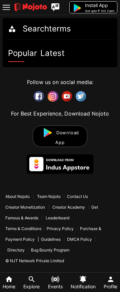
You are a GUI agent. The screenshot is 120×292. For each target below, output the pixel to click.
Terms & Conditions (23, 228)
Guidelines (51, 239)
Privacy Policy (60, 228)
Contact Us (77, 196)
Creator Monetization (25, 207)
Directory (16, 249)
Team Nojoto (49, 196)
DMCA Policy (79, 239)
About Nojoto (18, 196)
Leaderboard (57, 217)
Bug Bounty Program (50, 249)
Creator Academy (68, 207)
